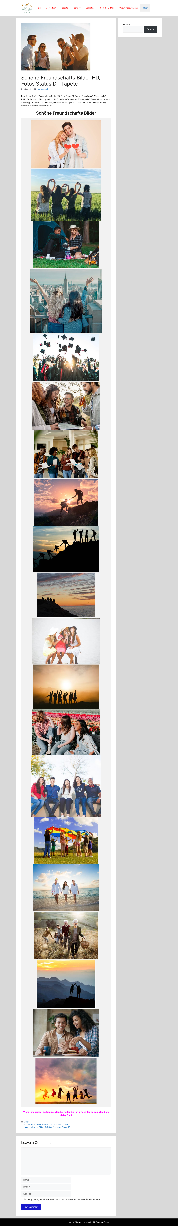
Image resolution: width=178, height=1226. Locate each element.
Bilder (145, 8)
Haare (75, 8)
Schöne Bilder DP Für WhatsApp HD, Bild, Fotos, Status (46, 1124)
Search (126, 24)
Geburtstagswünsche (128, 8)
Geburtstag (90, 8)
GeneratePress (102, 1222)
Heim (39, 8)
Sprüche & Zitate (107, 8)
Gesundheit (51, 8)
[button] (153, 8)
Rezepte (64, 8)
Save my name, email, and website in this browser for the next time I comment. (62, 1199)
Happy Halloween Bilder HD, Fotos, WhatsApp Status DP (47, 1127)
